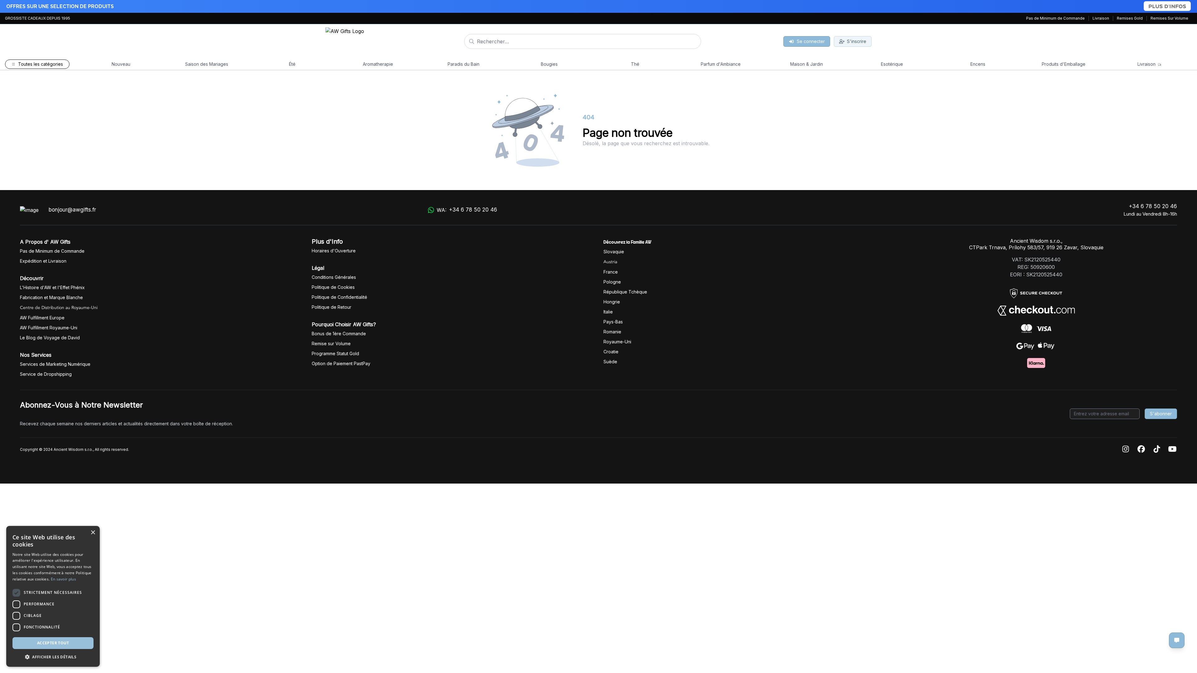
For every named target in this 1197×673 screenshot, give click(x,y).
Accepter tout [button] (53, 643)
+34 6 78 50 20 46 (1153, 206)
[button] (53, 657)
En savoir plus (63, 579)
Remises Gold (1130, 18)
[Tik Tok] (1156, 449)
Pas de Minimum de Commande (1055, 18)
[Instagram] (1125, 449)
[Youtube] (1172, 449)
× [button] (92, 532)
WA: (467, 210)
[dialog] (53, 596)
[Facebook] (1141, 449)
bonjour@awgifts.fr (72, 210)
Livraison (1101, 18)
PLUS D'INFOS (1167, 6)
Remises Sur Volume (1169, 18)
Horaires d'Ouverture (334, 250)
